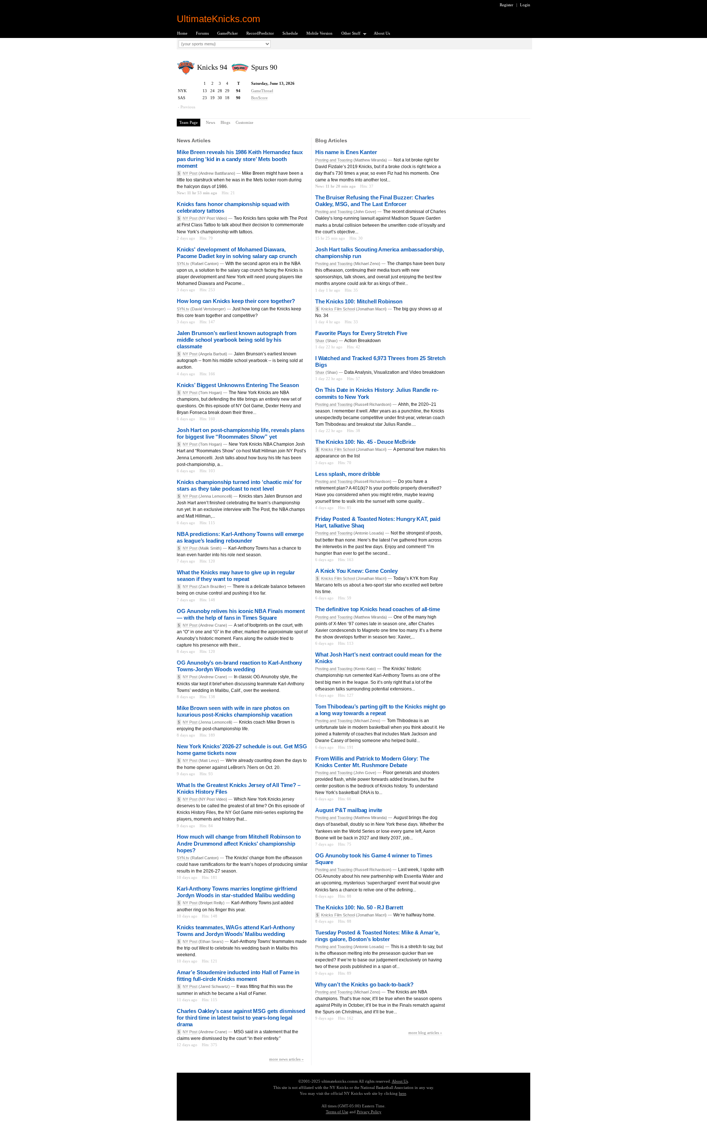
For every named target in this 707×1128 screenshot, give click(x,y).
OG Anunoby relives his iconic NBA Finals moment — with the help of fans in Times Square (241, 614)
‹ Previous (186, 107)
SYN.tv (183, 263)
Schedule (290, 33)
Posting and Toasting (333, 160)
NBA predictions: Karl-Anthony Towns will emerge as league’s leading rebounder (240, 537)
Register (506, 5)
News (210, 122)
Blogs (225, 122)
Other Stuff (348, 33)
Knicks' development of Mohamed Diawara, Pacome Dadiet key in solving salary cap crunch (237, 252)
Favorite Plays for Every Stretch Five (361, 333)
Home (182, 33)
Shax (319, 340)
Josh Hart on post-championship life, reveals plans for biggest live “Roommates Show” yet (240, 433)
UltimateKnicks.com (218, 19)
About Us (382, 33)
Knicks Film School (338, 309)
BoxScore (259, 97)
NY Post (190, 173)
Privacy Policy (369, 1112)
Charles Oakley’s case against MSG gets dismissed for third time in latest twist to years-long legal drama (241, 1017)
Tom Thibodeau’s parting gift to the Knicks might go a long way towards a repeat (380, 709)
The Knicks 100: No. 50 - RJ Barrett (359, 907)
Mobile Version (319, 33)
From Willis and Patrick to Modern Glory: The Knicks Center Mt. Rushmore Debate (372, 761)
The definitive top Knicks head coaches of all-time (377, 609)
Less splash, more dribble (347, 474)
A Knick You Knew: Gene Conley (356, 571)
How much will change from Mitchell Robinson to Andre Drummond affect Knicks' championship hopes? (239, 843)
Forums (202, 33)
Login (525, 5)
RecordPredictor (260, 33)
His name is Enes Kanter (346, 152)
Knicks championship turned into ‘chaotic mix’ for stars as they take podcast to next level (239, 485)
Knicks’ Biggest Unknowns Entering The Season (238, 385)
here (402, 1093)
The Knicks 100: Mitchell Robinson (358, 301)
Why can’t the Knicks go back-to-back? (364, 984)
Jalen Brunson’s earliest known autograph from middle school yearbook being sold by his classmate (236, 339)
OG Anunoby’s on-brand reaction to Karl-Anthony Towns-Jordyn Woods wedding (239, 665)
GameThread (262, 90)
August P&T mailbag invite (348, 810)
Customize (244, 122)
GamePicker (227, 33)
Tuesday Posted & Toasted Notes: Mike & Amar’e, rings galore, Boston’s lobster (377, 935)
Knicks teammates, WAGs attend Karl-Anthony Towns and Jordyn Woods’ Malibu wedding (236, 930)
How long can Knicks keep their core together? (236, 301)
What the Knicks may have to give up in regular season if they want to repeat (236, 575)
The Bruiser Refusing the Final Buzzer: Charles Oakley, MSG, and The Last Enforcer (374, 200)
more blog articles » (425, 1032)
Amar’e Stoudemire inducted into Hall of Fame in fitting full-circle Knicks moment (238, 975)
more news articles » (286, 1059)
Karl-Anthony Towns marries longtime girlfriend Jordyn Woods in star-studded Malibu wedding (237, 891)
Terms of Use (337, 1112)
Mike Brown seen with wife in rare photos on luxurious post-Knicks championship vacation (234, 711)
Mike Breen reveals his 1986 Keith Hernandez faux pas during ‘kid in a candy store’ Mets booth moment (240, 158)
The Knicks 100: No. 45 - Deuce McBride (365, 442)
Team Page (188, 122)
